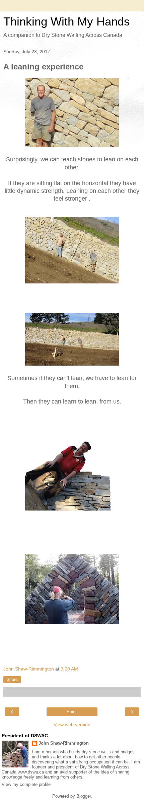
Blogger (83, 796)
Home (72, 711)
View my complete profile (26, 784)
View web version (72, 724)
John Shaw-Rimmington (64, 743)
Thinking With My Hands (66, 21)
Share (12, 679)
